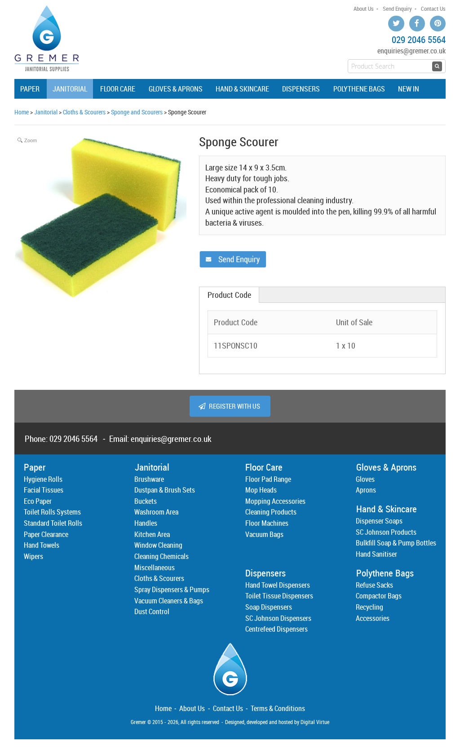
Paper (30, 89)
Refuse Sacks (374, 585)
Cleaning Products (270, 512)
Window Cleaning (158, 545)
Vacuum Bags (264, 534)
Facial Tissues (43, 490)
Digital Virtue (315, 722)
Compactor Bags (379, 596)
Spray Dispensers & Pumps (171, 589)
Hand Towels (41, 545)
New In (408, 89)
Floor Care (117, 89)
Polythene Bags (359, 89)
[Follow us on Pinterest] (438, 23)
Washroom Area (156, 512)
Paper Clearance (46, 534)
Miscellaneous (154, 567)
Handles (145, 523)
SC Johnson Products (386, 532)
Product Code (229, 295)
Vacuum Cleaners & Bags (168, 601)
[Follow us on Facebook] (417, 23)
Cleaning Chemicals (161, 556)
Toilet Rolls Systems (52, 512)
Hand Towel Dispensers (277, 585)
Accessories (372, 618)
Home (21, 112)
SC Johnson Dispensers (278, 618)
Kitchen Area (152, 534)
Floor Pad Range (268, 479)
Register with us (234, 406)
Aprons (366, 490)
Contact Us (433, 8)
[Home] (230, 698)
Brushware (149, 479)
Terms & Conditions (278, 708)
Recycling (369, 607)
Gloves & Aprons (176, 89)
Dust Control (151, 611)
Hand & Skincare (242, 89)
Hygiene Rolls (43, 479)
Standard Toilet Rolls (53, 523)
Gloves (365, 479)
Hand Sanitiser (376, 554)
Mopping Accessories (275, 501)
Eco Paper (38, 501)
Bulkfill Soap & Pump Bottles (396, 543)
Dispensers (301, 89)
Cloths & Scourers (84, 112)
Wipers (33, 556)
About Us (364, 8)
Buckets (145, 501)
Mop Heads (261, 490)
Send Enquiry (397, 8)
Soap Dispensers (268, 607)
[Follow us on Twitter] (396, 23)
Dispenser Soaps (379, 521)
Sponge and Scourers (137, 112)
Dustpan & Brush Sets (164, 490)
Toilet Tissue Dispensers (279, 596)
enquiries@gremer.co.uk (411, 51)
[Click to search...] (437, 66)
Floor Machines (266, 523)
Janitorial (70, 89)
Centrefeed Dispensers (276, 629)
